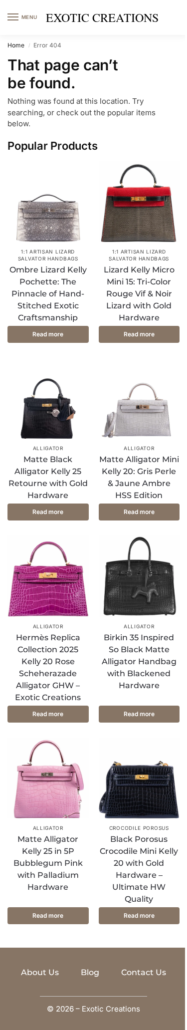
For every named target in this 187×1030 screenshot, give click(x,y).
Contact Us (143, 972)
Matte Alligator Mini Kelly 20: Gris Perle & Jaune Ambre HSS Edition (139, 477)
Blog (90, 972)
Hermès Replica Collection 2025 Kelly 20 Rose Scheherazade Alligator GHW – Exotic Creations (48, 667)
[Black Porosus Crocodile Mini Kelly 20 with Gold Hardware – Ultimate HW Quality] (139, 778)
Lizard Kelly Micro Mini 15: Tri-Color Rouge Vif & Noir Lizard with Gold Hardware (139, 293)
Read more (47, 334)
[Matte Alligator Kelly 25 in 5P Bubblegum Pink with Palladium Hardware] (48, 778)
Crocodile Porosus (139, 828)
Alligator (48, 448)
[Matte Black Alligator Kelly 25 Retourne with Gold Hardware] (48, 398)
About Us (40, 972)
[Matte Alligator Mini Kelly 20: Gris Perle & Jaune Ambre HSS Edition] (139, 398)
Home (15, 45)
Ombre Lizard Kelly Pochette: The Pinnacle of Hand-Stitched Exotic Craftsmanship (48, 293)
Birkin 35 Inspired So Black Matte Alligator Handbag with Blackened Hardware (139, 661)
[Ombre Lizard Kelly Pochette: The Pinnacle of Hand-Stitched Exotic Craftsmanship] (48, 201)
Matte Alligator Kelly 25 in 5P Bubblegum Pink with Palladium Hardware (48, 863)
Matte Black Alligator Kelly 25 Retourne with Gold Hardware (48, 477)
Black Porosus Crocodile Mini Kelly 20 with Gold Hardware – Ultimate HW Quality (139, 869)
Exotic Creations (102, 17)
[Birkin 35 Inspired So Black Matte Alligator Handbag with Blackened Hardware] (139, 576)
